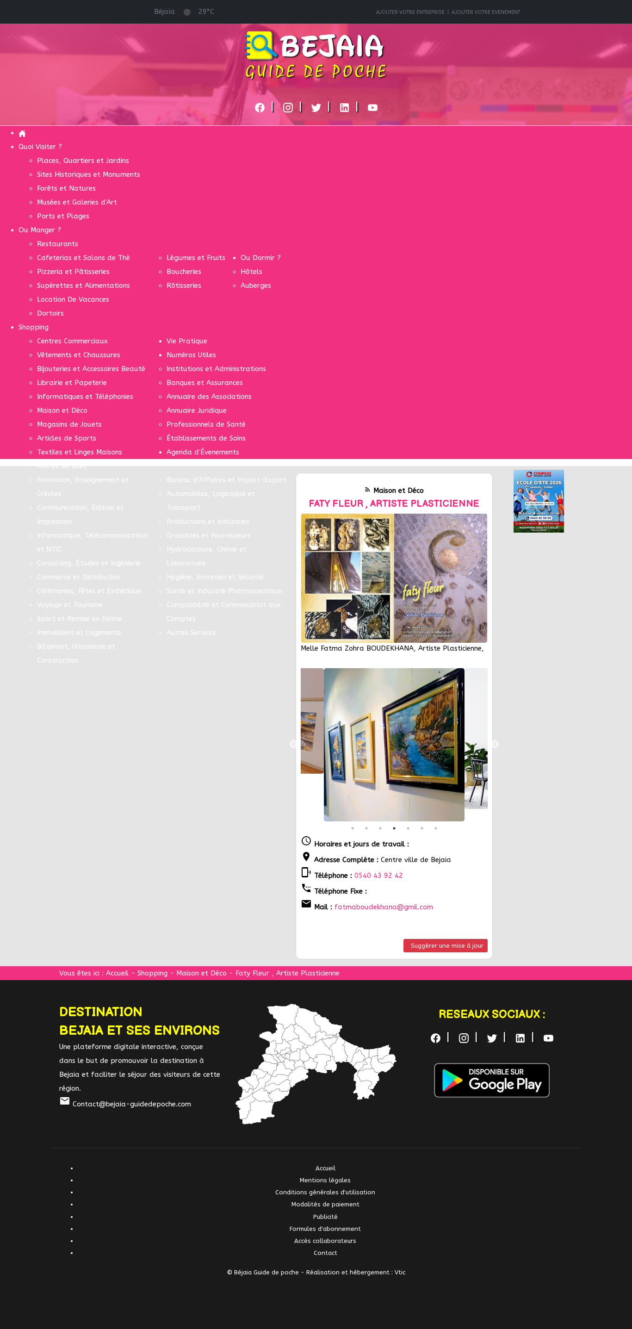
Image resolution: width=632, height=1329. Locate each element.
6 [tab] (422, 828)
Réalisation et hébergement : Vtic (355, 1272)
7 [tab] (435, 828)
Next (494, 744)
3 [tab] (380, 828)
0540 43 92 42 (378, 875)
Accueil (117, 973)
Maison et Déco (202, 973)
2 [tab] (366, 828)
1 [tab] (352, 828)
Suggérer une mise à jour (447, 945)
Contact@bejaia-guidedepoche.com (125, 1104)
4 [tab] (394, 828)
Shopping (152, 973)
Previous (293, 744)
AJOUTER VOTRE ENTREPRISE (410, 12)
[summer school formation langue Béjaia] (539, 501)
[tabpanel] (394, 744)
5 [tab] (408, 828)
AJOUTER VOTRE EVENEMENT (486, 12)
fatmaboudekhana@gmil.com (384, 907)
